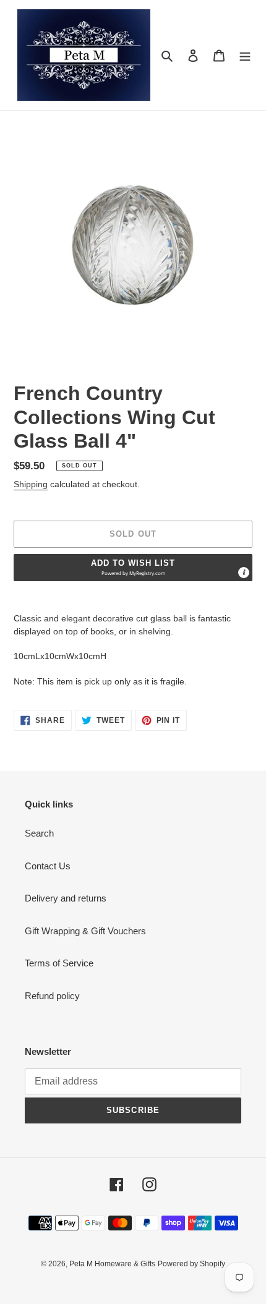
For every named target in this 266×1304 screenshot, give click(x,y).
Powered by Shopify (191, 1263)
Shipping (31, 484)
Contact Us (48, 866)
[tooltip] (243, 572)
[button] (133, 567)
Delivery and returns (65, 898)
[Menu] (245, 55)
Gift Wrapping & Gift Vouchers (85, 931)
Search (39, 833)
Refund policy (52, 996)
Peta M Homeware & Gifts (112, 1263)
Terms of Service (59, 963)
